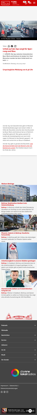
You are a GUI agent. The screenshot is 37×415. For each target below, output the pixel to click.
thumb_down (27, 411)
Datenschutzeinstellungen (9, 388)
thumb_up (33, 411)
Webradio (4, 330)
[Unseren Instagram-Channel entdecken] (7, 392)
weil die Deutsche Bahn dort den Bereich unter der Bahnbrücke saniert (18, 146)
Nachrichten (5, 335)
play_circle (30, 411)
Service (3, 340)
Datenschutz (14, 385)
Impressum (4, 385)
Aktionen (4, 345)
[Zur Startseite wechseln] (5, 3)
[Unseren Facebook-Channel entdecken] (4, 392)
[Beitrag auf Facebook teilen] (12, 46)
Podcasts (4, 325)
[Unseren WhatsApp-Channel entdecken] (2, 392)
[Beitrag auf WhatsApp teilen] (9, 46)
